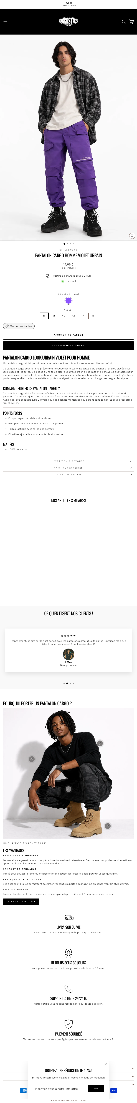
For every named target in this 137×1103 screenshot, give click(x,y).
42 (73, 315)
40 (63, 315)
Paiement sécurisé (68, 468)
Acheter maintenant (68, 345)
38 (53, 315)
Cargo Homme (78, 1100)
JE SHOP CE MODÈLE (21, 901)
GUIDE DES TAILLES (68, 474)
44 (83, 315)
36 (44, 315)
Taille (68, 310)
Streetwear (68, 250)
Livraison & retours (68, 461)
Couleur (68, 294)
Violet (68, 300)
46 (92, 315)
